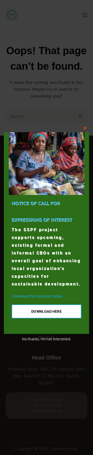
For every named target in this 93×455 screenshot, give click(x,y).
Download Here (46, 311)
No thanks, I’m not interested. (46, 338)
